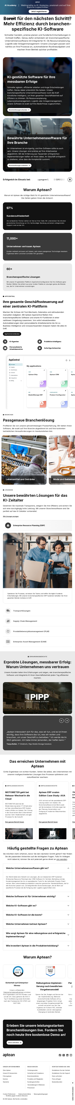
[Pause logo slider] (70, 179)
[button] (24, 460)
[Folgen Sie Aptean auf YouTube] (71, 1055)
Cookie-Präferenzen (9, 1094)
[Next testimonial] (67, 720)
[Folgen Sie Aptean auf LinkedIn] (67, 1055)
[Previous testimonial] (61, 720)
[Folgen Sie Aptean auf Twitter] (64, 1055)
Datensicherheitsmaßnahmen (13, 992)
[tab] (37, 525)
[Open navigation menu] (5, 19)
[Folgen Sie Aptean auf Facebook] (60, 1055)
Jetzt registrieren (39, 11)
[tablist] (37, 583)
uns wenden (61, 859)
